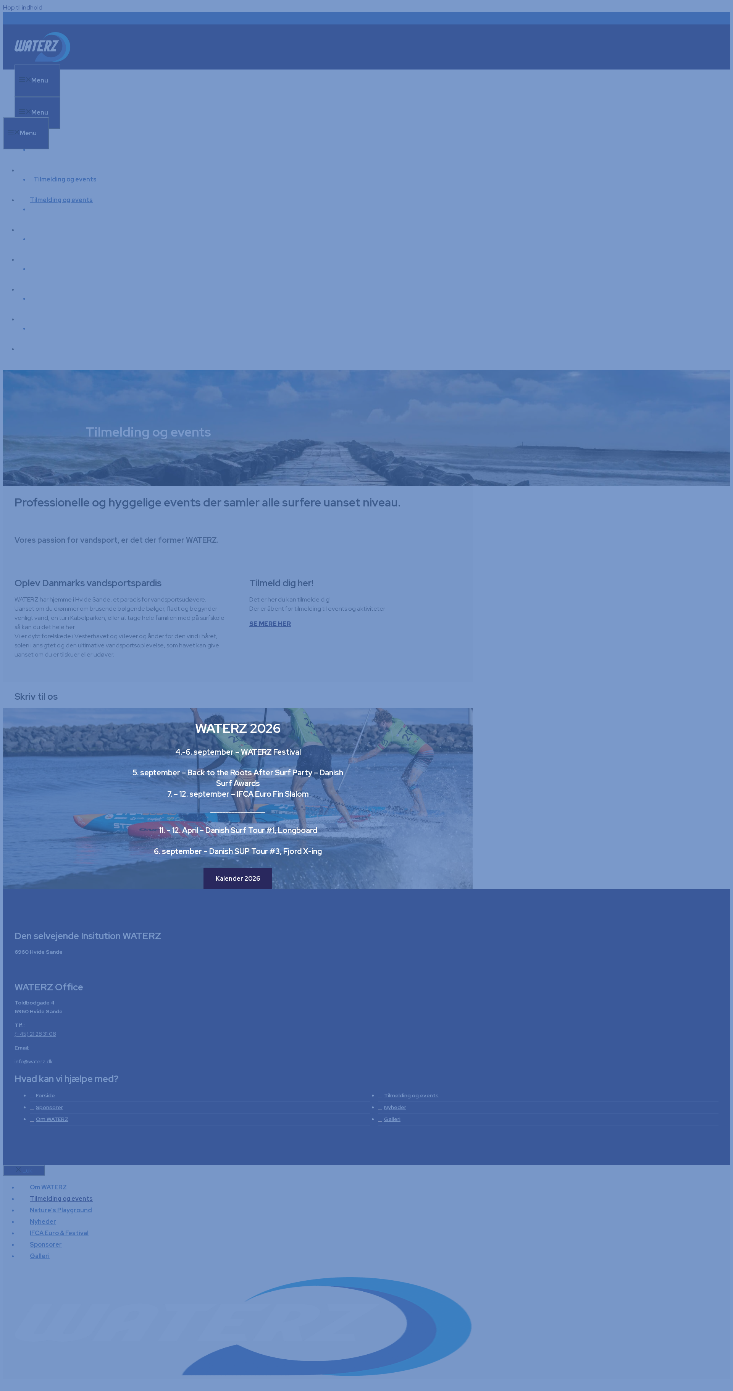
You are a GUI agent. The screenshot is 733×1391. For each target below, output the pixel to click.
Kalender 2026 (238, 879)
